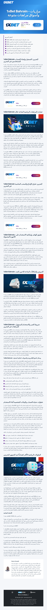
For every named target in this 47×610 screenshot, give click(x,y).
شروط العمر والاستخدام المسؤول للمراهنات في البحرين (19, 48)
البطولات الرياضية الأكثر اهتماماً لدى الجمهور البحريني (18, 52)
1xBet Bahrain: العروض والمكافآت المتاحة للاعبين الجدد (19, 46)
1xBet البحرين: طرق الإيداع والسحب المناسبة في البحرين (19, 42)
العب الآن (37, 24)
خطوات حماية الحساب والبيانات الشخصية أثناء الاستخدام (18, 50)
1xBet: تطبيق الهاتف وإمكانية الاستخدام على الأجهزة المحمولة (20, 44)
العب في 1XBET (36, 103)
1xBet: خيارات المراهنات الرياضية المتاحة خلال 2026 (18, 39)
